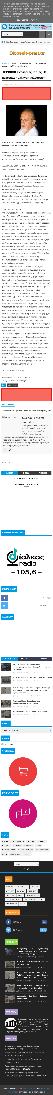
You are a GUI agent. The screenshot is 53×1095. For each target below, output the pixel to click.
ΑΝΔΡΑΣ (6, 841)
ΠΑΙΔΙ (38, 846)
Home (4, 63)
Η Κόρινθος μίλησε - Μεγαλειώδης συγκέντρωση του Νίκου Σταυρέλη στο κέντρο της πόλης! (32, 666)
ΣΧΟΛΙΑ (43, 659)
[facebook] (24, 869)
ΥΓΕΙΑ (26, 854)
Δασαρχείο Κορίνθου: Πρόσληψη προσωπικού (32, 711)
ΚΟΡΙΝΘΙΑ (13, 63)
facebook (43, 473)
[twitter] (27, 869)
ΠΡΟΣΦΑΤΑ (9, 659)
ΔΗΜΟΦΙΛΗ (26, 659)
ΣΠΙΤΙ (4, 854)
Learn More (22, 20)
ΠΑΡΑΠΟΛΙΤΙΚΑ (8, 850)
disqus (26, 473)
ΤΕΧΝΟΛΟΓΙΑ (15, 854)
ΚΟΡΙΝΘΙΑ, (30, 84)
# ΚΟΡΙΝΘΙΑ (12, 385)
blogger (9, 473)
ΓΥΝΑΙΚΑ (31, 841)
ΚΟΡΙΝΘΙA (28, 846)
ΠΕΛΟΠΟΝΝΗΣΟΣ (25, 850)
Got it (34, 20)
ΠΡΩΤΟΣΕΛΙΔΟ (42, 850)
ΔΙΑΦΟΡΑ (42, 841)
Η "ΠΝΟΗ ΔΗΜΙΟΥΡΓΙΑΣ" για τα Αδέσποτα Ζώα (32, 677)
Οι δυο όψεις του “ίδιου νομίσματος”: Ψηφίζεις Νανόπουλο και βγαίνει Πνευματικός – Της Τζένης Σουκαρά (32, 690)
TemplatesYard (29, 1088)
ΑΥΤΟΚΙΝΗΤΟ (18, 841)
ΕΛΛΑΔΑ (6, 846)
